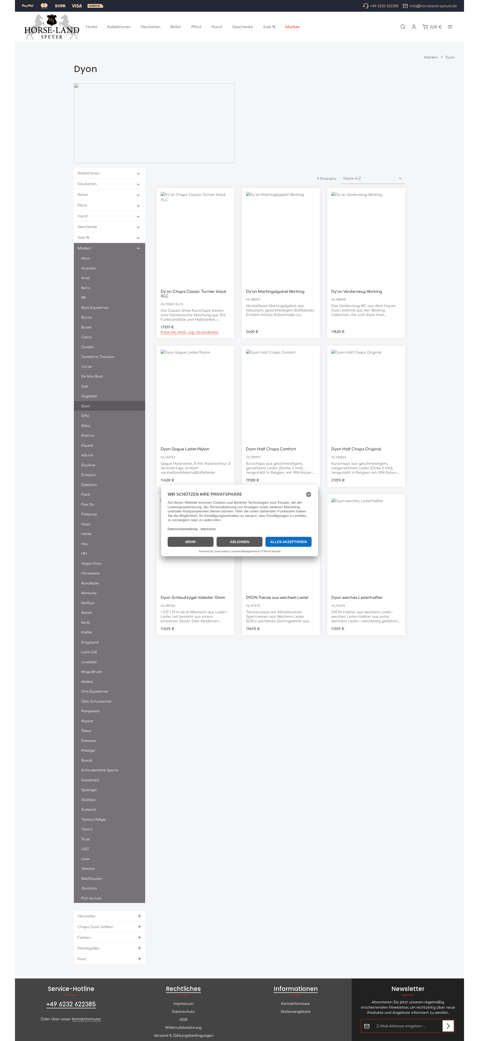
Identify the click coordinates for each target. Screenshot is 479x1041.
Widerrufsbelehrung (183, 1027)
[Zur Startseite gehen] (52, 26)
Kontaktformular (86, 1019)
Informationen (296, 989)
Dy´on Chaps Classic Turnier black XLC (194, 294)
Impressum (183, 1003)
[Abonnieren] (448, 1026)
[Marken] (292, 27)
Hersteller (87, 916)
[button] (138, 173)
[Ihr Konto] (414, 27)
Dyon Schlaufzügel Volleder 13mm (193, 597)
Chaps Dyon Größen (95, 926)
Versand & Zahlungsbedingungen (183, 1035)
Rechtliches (183, 989)
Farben (84, 937)
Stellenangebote (296, 1011)
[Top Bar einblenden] (450, 27)
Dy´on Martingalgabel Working (275, 291)
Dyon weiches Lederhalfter (357, 597)
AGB (183, 1019)
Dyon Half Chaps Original (356, 449)
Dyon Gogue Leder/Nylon (185, 449)
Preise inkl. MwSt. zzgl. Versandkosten (190, 332)
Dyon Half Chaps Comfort (271, 449)
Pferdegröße (88, 948)
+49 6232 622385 (71, 1004)
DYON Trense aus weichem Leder (277, 597)
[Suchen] (403, 27)
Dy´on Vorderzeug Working (356, 291)
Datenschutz (183, 1011)
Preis (82, 959)
